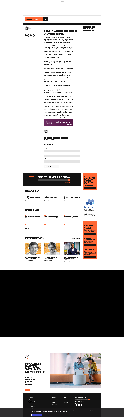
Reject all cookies (49, 415)
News (59, 138)
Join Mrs (53, 402)
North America (64, 138)
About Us (53, 400)
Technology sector (48, 139)
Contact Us (54, 397)
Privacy (65, 397)
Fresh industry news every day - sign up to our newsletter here (36, 23)
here (66, 411)
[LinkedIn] (26, 36)
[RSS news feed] (31, 36)
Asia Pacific (49, 138)
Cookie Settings (61, 415)
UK (54, 139)
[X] (28, 36)
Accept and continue (36, 415)
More (76, 238)
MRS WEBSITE (66, 402)
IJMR (64, 400)
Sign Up (90, 188)
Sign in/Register (64, 19)
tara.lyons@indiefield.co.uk (90, 210)
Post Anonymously (68, 165)
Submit (62, 170)
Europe (54, 138)
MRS (60, 19)
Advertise (53, 399)
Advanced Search (67, 182)
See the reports (90, 256)
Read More (69, 124)
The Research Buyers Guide (29, 176)
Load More (52, 265)
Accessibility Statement (68, 399)
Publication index (55, 404)
